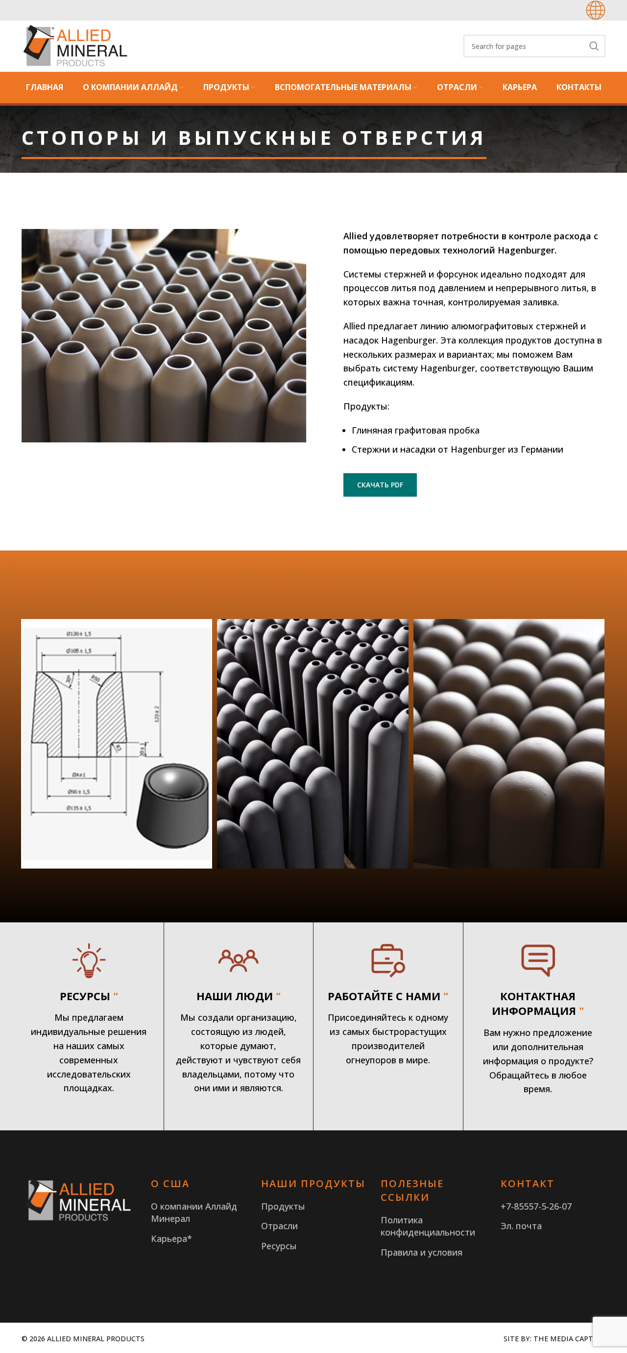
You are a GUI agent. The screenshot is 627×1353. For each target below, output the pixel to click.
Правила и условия (421, 1252)
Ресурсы (279, 1246)
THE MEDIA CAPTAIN (569, 1338)
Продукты (283, 1206)
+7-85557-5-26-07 (536, 1206)
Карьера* (171, 1238)
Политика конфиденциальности (428, 1226)
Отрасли (279, 1226)
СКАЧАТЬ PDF (380, 484)
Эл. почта (521, 1226)
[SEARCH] (594, 46)
